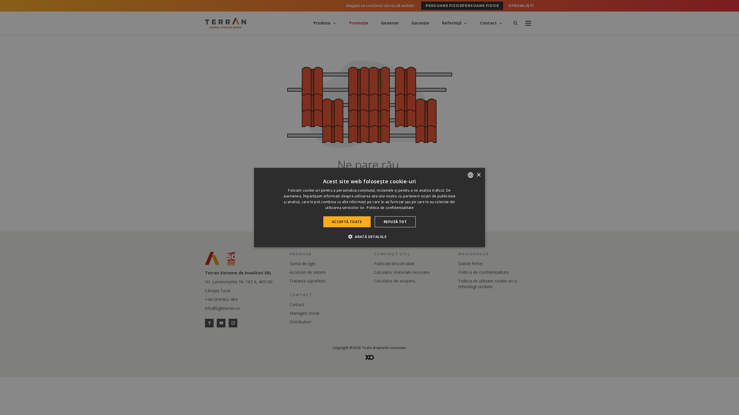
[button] (369, 236)
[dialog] (369, 207)
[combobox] (470, 175)
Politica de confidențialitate (390, 207)
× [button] (478, 175)
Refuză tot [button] (395, 221)
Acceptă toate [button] (347, 221)
